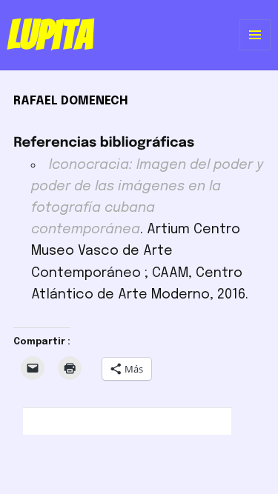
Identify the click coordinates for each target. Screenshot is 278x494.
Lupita (50, 34)
